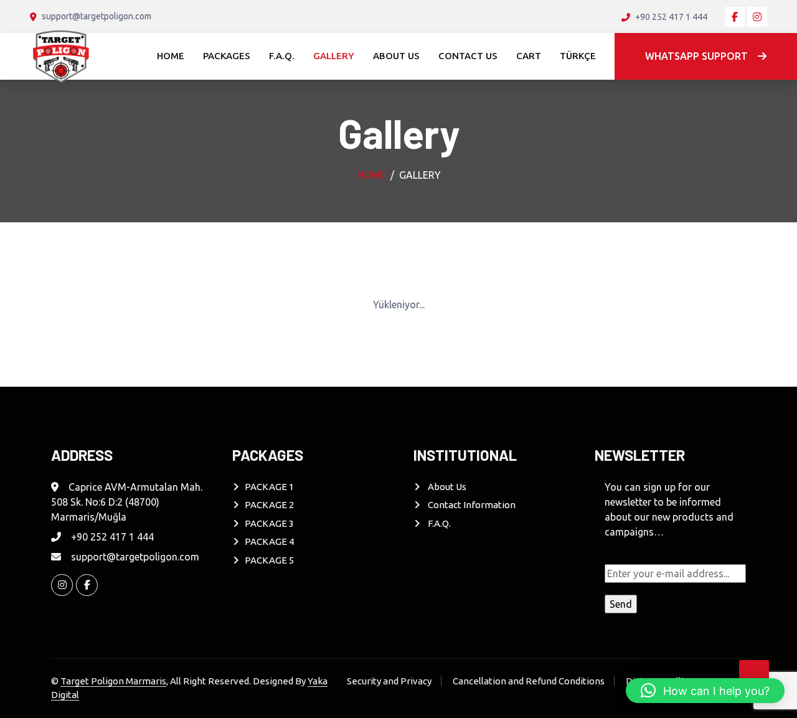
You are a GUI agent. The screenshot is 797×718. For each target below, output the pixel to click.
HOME (170, 55)
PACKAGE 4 (269, 541)
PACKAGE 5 (269, 560)
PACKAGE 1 (269, 486)
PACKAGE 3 (269, 523)
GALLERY (333, 55)
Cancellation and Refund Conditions (529, 681)
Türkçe (578, 55)
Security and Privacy (389, 681)
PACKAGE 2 (269, 504)
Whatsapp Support (696, 56)
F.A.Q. (282, 55)
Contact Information (471, 504)
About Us (446, 486)
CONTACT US (468, 55)
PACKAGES (226, 55)
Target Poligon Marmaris (113, 681)
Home (371, 175)
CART (528, 55)
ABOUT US (396, 55)
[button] (705, 690)
